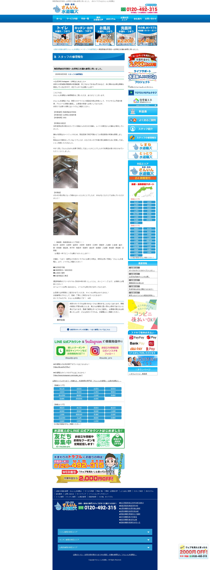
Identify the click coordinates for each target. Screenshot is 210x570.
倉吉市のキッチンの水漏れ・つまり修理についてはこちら (90, 329)
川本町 (96, 395)
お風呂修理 (82, 497)
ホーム (59, 18)
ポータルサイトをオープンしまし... (142, 270)
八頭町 (113, 411)
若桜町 (79, 411)
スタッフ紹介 (138, 491)
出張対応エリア (124, 18)
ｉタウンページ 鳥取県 (138, 374)
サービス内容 (72, 18)
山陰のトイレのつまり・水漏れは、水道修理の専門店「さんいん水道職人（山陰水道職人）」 (86, 381)
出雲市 (96, 389)
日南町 (62, 421)
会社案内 (137, 18)
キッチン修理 (70, 497)
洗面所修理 (92, 497)
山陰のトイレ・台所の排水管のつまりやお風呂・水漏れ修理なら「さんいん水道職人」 (105, 555)
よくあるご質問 (125, 491)
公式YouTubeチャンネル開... (139, 277)
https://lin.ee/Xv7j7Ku (61, 367)
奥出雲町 (62, 395)
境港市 (96, 408)
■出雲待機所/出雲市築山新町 (129, 508)
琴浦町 (96, 414)
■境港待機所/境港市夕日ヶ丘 (129, 522)
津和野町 (79, 398)
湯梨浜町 (79, 414)
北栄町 (113, 414)
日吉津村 (62, 418)
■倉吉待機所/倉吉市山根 (128, 520)
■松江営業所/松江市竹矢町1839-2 (131, 503)
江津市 (96, 392)
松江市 (62, 389)
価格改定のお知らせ (136, 283)
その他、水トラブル (106, 497)
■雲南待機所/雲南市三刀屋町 (129, 514)
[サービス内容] (68, 18)
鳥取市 (62, 408)
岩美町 (62, 411)
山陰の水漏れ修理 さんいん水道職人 (67, 49)
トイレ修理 (60, 497)
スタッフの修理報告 (89, 49)
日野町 (79, 421)
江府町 (96, 421)
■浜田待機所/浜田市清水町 (129, 511)
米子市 (79, 408)
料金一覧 (85, 18)
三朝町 (62, 414)
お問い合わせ (151, 18)
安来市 (79, 392)
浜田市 (79, 389)
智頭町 (96, 411)
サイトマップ (81, 494)
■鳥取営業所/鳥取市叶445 (128, 506)
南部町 (96, 418)
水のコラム (111, 18)
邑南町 (62, 398)
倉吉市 (113, 408)
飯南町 (79, 395)
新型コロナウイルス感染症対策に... (142, 295)
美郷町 (113, 395)
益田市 (113, 389)
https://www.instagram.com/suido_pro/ (67, 375)
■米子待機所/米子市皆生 (128, 517)
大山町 (79, 418)
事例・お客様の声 (98, 18)
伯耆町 (113, 418)
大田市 (62, 392)
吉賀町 (96, 398)
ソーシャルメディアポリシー (98, 494)
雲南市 (113, 392)
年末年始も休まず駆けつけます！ (141, 289)
